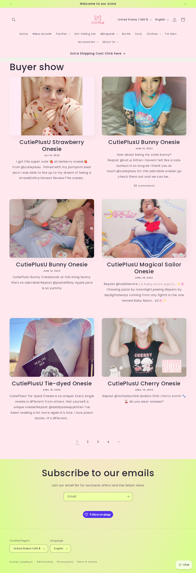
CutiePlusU (26, 561)
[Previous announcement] (11, 3)
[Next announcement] (185, 3)
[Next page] (118, 442)
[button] (14, 19)
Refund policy (45, 561)
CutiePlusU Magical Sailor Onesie (144, 268)
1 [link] (77, 442)
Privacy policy (65, 561)
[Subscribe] (128, 496)
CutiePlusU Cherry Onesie (144, 383)
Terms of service (87, 561)
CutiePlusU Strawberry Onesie (52, 145)
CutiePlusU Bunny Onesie (144, 142)
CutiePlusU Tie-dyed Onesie (52, 383)
